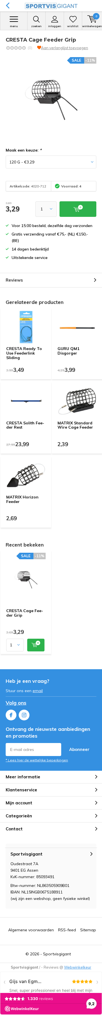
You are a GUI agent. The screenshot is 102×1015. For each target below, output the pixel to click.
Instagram (24, 715)
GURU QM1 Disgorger (68, 351)
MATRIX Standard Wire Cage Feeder (75, 425)
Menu (14, 26)
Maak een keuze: (23, 150)
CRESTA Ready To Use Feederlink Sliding (24, 353)
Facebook (11, 715)
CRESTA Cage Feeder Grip (24, 613)
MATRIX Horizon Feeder (22, 499)
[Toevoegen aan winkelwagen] (35, 645)
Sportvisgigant (57, 953)
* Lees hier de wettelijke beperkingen (37, 760)
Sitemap (88, 929)
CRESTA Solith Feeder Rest (25, 425)
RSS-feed (67, 929)
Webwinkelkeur (77, 967)
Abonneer (79, 749)
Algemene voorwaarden (31, 929)
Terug (7, 5)
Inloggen (54, 26)
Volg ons (16, 702)
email (38, 690)
